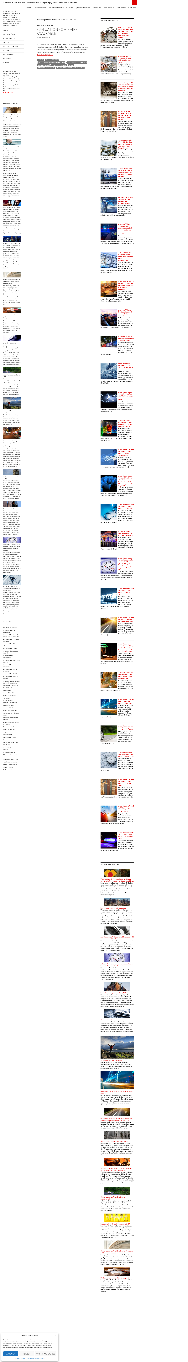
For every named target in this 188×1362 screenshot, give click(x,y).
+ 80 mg (40, 60)
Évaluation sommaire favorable (57, 31)
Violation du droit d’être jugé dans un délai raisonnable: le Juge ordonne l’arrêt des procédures (117, 880)
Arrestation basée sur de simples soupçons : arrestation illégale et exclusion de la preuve (117, 1119)
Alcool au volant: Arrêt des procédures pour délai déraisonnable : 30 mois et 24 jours (117, 938)
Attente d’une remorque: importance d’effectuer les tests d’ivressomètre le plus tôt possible (117, 965)
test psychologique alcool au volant (70, 67)
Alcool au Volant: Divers (10, 648)
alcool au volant (52, 60)
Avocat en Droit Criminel (10, 710)
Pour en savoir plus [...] (45, 55)
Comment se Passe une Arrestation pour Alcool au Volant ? (126, 338)
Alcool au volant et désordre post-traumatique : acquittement (11, 317)
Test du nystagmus (8, 767)
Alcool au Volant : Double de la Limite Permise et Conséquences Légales (125, 423)
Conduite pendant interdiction (12, 727)
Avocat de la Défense (9, 708)
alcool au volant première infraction (51, 62)
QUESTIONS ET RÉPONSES (83, 7)
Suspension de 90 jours (10, 764)
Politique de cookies (20, 1358)
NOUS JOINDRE (121, 7)
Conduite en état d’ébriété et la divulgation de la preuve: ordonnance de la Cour (11, 245)
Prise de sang (7, 747)
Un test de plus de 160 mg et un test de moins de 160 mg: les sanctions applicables (116, 1169)
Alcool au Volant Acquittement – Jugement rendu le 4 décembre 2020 (125, 675)
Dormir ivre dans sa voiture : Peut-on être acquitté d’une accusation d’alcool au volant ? (125, 115)
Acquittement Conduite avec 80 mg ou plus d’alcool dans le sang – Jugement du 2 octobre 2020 (125, 648)
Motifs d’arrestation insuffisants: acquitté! (115, 1278)
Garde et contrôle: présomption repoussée (115, 1141)
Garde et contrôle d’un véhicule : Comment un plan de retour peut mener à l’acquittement (125, 144)
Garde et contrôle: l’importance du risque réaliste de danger (11, 443)
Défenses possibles (9, 729)
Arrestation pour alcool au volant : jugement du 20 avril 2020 (126, 754)
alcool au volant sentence (77, 62)
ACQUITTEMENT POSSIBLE (56, 7)
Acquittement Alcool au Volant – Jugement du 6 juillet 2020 (126, 591)
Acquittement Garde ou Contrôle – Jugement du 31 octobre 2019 (126, 835)
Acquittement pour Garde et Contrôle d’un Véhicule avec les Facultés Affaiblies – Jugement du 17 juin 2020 (125, 481)
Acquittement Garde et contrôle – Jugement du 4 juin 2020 (126, 701)
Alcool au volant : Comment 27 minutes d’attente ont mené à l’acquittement (125, 256)
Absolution (6, 625)
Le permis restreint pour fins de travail (113, 908)
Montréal (7, 698)
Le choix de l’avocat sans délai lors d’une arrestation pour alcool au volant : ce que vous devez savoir (125, 32)
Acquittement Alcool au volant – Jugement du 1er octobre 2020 (126, 619)
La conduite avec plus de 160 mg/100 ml (114, 993)
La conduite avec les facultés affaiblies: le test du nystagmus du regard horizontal (11, 209)
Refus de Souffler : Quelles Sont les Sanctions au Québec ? (125, 366)
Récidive (5, 749)
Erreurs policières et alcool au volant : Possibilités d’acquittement (125, 200)
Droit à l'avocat (7, 734)
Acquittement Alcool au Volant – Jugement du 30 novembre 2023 (126, 452)
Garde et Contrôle (107, 1020)
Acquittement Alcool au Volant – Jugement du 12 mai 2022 (126, 506)
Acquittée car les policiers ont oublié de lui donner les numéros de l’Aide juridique (126, 285)
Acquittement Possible (10, 627)
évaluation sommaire (59, 65)
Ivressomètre (7, 740)
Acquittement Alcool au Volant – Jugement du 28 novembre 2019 (126, 809)
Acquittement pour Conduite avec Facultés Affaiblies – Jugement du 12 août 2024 (126, 396)
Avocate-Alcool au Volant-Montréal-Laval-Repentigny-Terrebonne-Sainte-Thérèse (40, 2)
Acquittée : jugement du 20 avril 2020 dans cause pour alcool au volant (11, 588)
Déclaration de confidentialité (36, 1358)
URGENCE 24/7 (97, 7)
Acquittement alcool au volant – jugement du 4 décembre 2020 (125, 728)
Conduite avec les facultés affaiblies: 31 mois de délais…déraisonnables (11, 281)
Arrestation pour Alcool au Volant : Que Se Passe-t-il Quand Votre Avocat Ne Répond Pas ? (125, 86)
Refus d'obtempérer (9, 752)
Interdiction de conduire (10, 737)
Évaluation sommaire (45, 25)
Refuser (26, 1354)
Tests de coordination (9, 770)
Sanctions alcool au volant (10, 759)
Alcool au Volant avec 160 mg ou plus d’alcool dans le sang (125, 533)
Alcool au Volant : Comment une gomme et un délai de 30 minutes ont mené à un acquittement (125, 229)
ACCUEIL (28, 7)
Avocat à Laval (7, 690)
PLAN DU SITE (132, 7)
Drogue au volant (8, 732)
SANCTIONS (69, 7)
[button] (55, 1335)
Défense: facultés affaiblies (11, 115)
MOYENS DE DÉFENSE (40, 7)
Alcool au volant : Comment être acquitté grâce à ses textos (125, 59)
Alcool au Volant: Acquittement (111, 1060)
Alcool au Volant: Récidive (10, 674)
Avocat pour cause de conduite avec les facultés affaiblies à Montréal (11, 175)
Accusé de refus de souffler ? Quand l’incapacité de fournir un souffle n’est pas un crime (125, 172)
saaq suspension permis (46, 67)
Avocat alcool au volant (9, 695)
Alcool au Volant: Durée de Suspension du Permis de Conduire (125, 313)
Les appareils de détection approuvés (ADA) (115, 1224)
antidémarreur (43, 65)
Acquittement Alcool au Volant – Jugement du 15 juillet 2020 (126, 782)
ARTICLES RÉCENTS (108, 7)
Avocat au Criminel (8, 705)
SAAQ (71, 65)
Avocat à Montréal (8, 693)
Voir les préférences (45, 1354)
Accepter (10, 1354)
